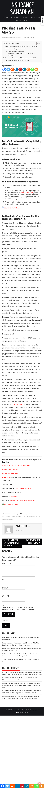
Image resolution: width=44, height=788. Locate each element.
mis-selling (18, 404)
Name (5, 580)
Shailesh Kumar (29, 37)
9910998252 (15, 496)
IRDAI (24, 516)
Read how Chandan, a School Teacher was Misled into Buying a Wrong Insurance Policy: (21, 59)
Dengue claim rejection (10, 469)
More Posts (20, 530)
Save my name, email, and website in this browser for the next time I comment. (19, 609)
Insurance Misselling (11, 514)
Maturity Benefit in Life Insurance (33, 541)
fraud (24, 514)
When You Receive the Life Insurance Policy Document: (21, 54)
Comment (6, 564)
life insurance (31, 516)
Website (5, 596)
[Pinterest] (20, 69)
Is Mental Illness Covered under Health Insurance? (11, 543)
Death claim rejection (10, 473)
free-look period (27, 193)
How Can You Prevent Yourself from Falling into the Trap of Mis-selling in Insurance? (21, 48)
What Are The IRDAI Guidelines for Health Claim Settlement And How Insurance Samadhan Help (21, 685)
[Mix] (28, 69)
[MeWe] (24, 69)
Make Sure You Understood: (16, 51)
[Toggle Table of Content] (37, 43)
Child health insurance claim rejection (16, 465)
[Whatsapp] (32, 69)
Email (5, 588)
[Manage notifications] (39, 783)
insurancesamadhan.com (24, 488)
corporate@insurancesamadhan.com (23, 500)
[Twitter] (8, 69)
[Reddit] (12, 69)
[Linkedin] (16, 69)
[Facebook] (4, 69)
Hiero (18, 712)
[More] (36, 69)
